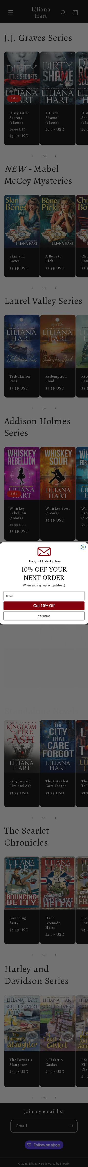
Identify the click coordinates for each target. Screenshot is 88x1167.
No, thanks (44, 616)
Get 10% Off (44, 606)
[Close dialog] (83, 547)
